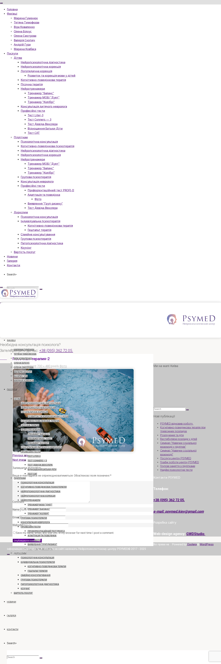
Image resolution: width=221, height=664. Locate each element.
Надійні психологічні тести (176, 470)
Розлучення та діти (172, 435)
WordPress (207, 544)
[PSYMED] (18, 297)
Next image (19, 460)
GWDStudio (195, 534)
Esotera (192, 544)
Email (15, 517)
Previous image (21, 455)
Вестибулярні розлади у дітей (178, 439)
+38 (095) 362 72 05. (56, 350)
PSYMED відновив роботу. (176, 423)
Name (16, 509)
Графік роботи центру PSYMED (179, 462)
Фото (63, 366)
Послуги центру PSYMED (175, 458)
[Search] (41, 289)
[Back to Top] (8, 554)
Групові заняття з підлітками (177, 466)
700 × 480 (44, 366)
